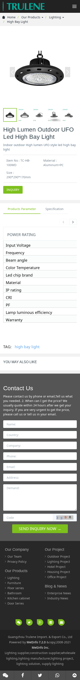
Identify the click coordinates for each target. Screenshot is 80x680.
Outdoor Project (58, 556)
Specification (54, 209)
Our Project (54, 549)
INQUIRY (13, 190)
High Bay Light (17, 22)
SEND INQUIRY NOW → (40, 528)
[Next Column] (73, 222)
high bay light (27, 346)
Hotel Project (56, 567)
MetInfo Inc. (40, 647)
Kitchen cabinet (18, 598)
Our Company (17, 549)
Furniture (14, 583)
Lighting (55, 17)
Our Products (31, 17)
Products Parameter (22, 209)
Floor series (15, 588)
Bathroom (14, 593)
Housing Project (58, 572)
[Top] (74, 675)
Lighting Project (58, 562)
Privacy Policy (16, 562)
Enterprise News (59, 593)
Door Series (15, 603)
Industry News (57, 598)
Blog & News (56, 586)
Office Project (56, 577)
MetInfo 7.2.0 (36, 642)
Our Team (14, 556)
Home (11, 17)
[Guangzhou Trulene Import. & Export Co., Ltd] (23, 6)
